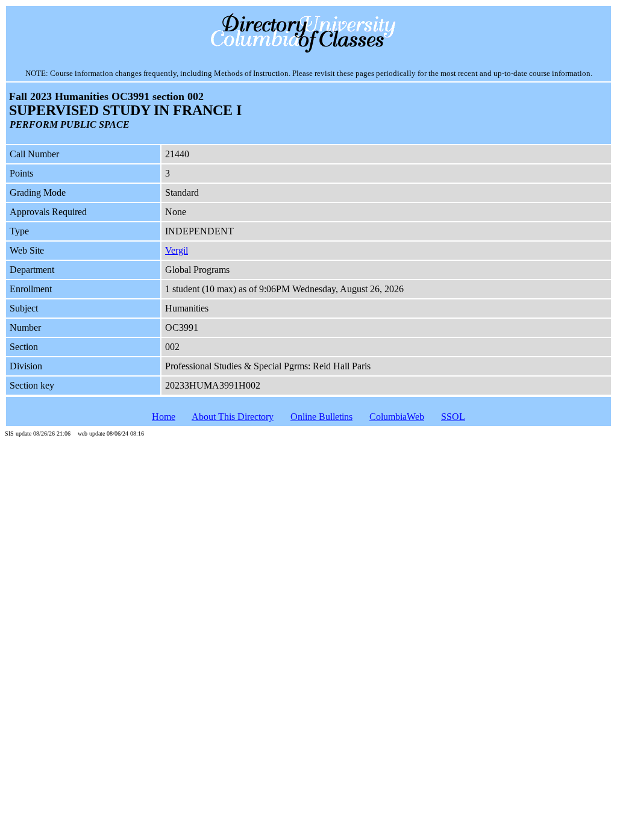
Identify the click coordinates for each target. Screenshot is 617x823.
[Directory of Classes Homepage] (309, 51)
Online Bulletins (321, 416)
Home (163, 416)
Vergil (176, 250)
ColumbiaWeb (396, 416)
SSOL (453, 416)
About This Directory (233, 416)
